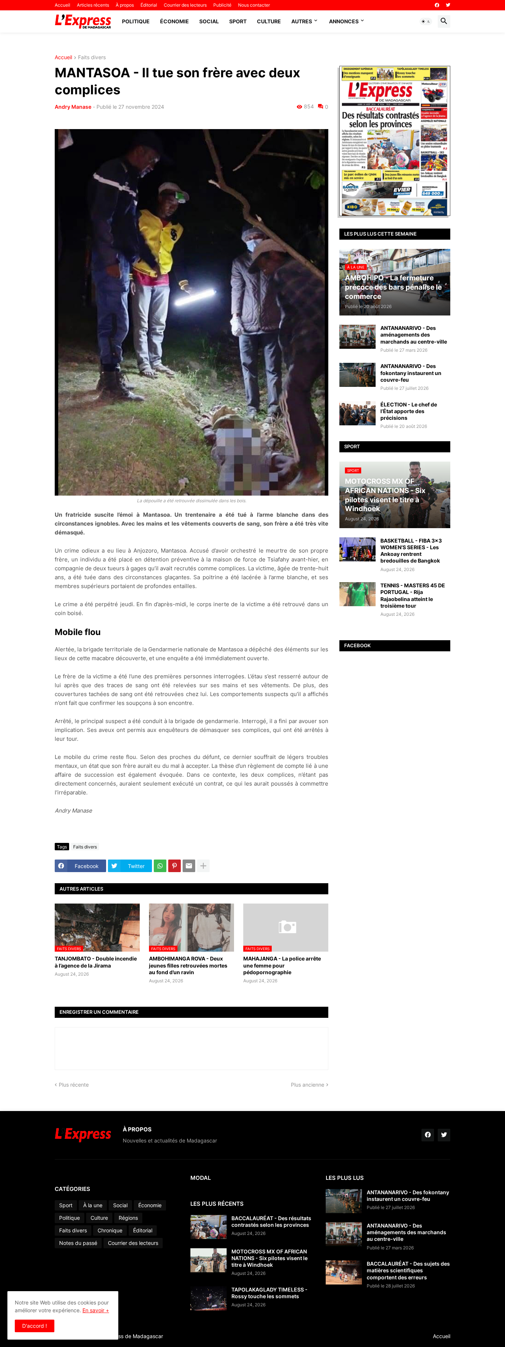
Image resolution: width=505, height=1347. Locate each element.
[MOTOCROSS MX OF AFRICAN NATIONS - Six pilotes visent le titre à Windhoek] (208, 1260)
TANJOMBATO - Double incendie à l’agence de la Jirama (96, 961)
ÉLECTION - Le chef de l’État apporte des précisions (408, 411)
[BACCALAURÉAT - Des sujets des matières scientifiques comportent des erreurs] (344, 1272)
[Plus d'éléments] (203, 866)
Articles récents (93, 5)
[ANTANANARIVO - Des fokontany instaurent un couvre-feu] (357, 375)
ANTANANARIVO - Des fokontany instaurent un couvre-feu (410, 372)
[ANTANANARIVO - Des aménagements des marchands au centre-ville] (357, 337)
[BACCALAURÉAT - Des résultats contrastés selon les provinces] (208, 1227)
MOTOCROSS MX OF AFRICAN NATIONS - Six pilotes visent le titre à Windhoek (269, 1258)
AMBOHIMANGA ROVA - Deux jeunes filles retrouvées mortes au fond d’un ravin (188, 965)
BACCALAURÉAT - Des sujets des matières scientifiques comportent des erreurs (408, 1270)
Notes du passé (78, 1243)
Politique (136, 21)
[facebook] (437, 5)
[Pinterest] (174, 866)
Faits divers (92, 57)
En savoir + (95, 1310)
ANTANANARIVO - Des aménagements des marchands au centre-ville (413, 334)
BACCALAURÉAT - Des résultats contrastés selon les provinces (271, 1221)
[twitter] (448, 5)
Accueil (62, 5)
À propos (125, 5)
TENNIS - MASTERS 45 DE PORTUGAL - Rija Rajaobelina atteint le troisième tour (412, 595)
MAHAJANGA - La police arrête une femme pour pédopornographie (282, 965)
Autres (301, 21)
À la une (92, 1205)
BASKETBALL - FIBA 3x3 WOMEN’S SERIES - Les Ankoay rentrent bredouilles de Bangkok (411, 550)
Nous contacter (254, 5)
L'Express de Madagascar (132, 1336)
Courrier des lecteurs (185, 5)
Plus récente (74, 1084)
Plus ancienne (307, 1084)
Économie (174, 21)
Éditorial (148, 5)
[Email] (189, 866)
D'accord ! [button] (34, 1326)
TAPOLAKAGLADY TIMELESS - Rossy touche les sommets (269, 1292)
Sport (238, 21)
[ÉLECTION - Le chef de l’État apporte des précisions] (357, 413)
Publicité (222, 5)
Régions (128, 1218)
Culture (269, 21)
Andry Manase (73, 107)
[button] (426, 21)
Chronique (110, 1230)
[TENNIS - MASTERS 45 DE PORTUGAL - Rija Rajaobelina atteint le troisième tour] (357, 594)
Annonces (344, 21)
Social (209, 21)
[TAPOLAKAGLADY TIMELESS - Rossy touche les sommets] (208, 1298)
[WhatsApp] (160, 866)
